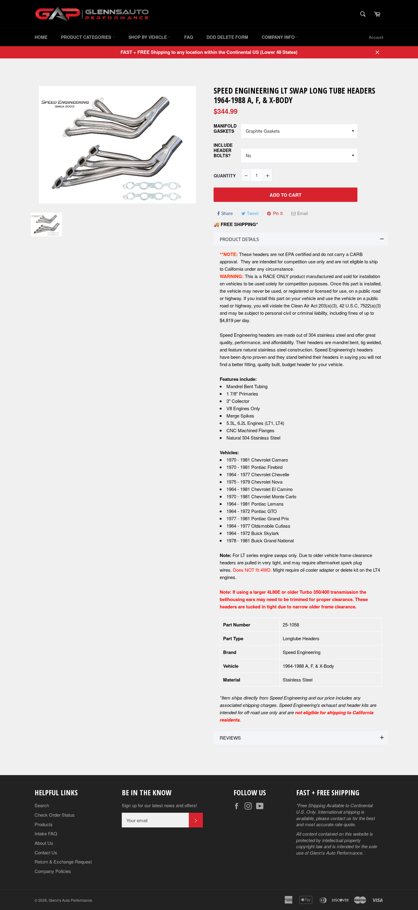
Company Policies (53, 871)
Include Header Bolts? (223, 150)
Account (376, 37)
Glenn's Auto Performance (70, 900)
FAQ (188, 37)
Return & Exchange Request (63, 861)
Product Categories (86, 37)
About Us (44, 843)
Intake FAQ (46, 833)
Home (41, 37)
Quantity (225, 175)
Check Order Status (55, 815)
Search (42, 805)
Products (44, 824)
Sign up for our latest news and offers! (159, 805)
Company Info (279, 37)
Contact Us (46, 852)
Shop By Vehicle (148, 37)
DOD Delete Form (227, 37)
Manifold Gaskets (225, 128)
